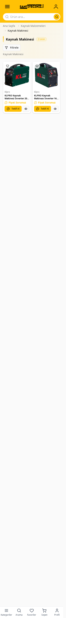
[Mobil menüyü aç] (7, 6)
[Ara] (57, 17)
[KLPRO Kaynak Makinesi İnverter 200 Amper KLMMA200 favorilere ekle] (7, 66)
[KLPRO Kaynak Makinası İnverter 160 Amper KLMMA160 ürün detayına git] (46, 75)
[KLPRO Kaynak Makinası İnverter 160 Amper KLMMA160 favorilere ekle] (37, 66)
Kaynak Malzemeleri (33, 26)
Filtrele (14, 47)
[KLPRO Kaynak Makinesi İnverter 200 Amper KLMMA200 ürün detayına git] (17, 75)
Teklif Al (15, 108)
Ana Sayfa (9, 26)
